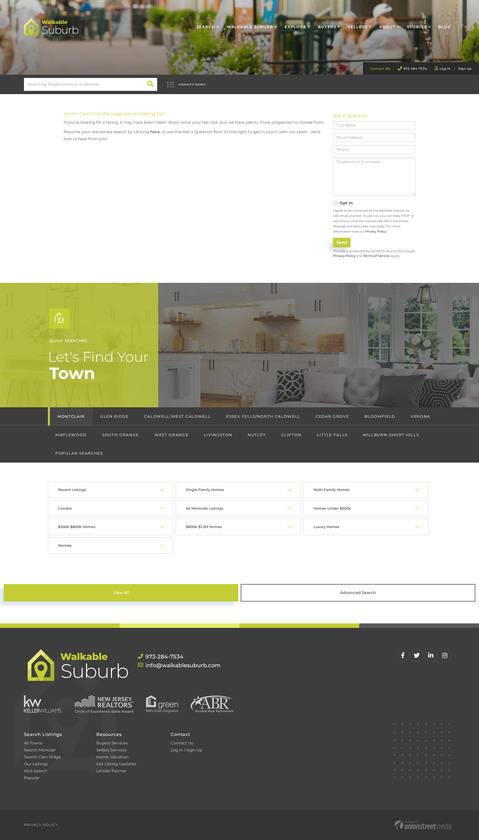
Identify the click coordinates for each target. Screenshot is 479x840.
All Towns (33, 743)
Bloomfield (379, 416)
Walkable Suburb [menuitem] (250, 26)
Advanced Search (192, 84)
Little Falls (332, 434)
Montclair (71, 416)
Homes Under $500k (332, 508)
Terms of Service (376, 256)
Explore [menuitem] (295, 26)
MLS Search (35, 771)
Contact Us (182, 743)
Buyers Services (112, 743)
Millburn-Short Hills (391, 434)
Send (342, 242)
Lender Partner (111, 771)
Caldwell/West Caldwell (177, 416)
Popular (31, 778)
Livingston (218, 434)
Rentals (65, 545)
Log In (445, 68)
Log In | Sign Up (186, 750)
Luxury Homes (326, 527)
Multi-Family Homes (332, 489)
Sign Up (465, 68)
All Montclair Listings (204, 508)
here (155, 131)
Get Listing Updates (116, 764)
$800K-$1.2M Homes (204, 527)
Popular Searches (79, 453)
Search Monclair (40, 750)
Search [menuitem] (206, 26)
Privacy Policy (375, 231)
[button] (150, 84)
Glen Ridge (114, 416)
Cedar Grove (332, 416)
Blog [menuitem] (444, 26)
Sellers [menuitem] (358, 26)
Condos (65, 508)
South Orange (120, 434)
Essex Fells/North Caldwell (263, 416)
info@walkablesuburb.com (183, 665)
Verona (420, 416)
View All (121, 592)
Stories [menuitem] (417, 26)
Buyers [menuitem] (327, 26)
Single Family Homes (205, 489)
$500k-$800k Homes (76, 527)
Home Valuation (112, 757)
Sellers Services (111, 750)
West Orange (171, 434)
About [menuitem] (387, 26)
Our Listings (36, 764)
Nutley (257, 434)
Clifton (291, 434)
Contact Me (380, 68)
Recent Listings (72, 489)
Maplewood (71, 434)
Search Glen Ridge (42, 757)
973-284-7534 (415, 68)
